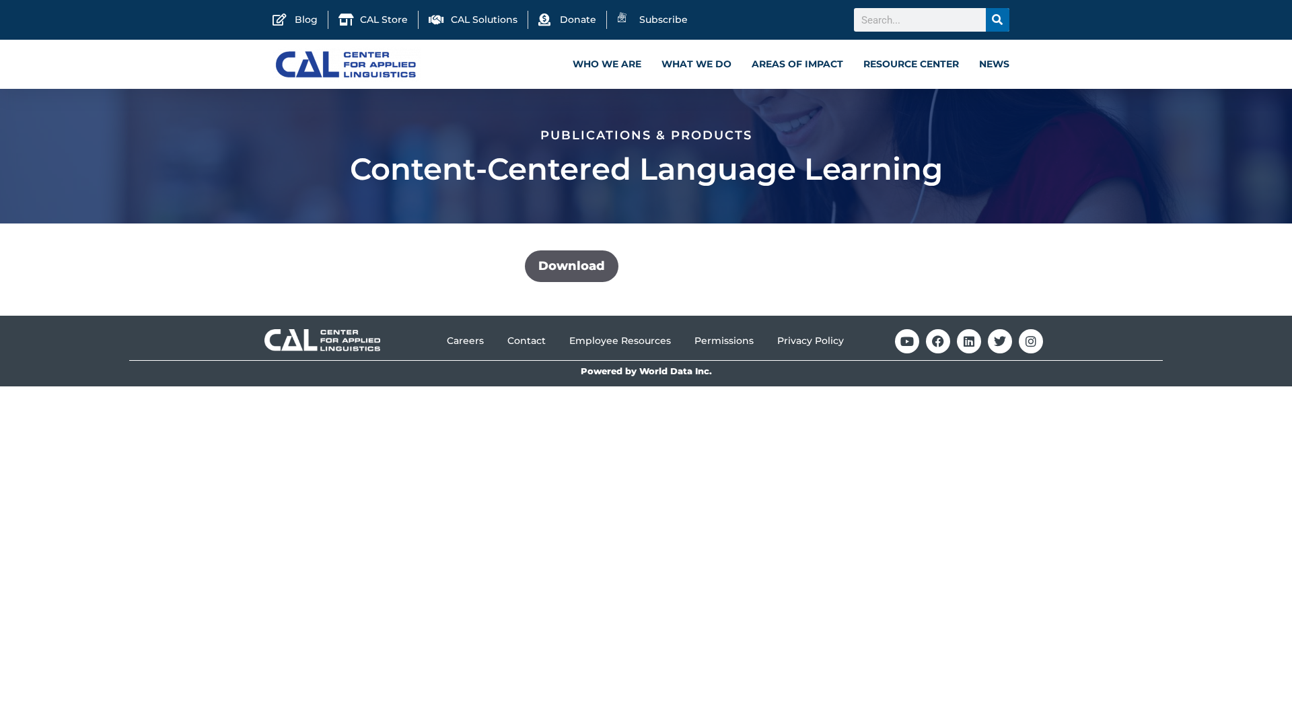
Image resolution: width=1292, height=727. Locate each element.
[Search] (997, 20)
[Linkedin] (969, 341)
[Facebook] (938, 341)
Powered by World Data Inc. (646, 371)
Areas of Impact (797, 64)
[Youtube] (907, 341)
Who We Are (607, 64)
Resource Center (911, 64)
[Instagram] (1031, 341)
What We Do (696, 64)
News (994, 64)
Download (571, 265)
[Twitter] (1000, 341)
